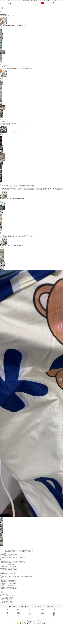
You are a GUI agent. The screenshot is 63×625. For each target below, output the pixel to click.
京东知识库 (1, 6)
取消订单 (42, 614)
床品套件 (3, 13)
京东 (11, 3)
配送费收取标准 (19, 613)
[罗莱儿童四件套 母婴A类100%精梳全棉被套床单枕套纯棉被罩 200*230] (8, 580)
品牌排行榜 (1, 7)
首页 (0, 13)
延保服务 (54, 612)
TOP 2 (0, 125)
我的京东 (34, 0)
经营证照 (41, 620)
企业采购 (40, 0)
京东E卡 (54, 613)
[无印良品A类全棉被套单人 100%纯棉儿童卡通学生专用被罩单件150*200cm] (3, 21)
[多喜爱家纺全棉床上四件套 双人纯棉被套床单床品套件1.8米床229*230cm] (9, 573)
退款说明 (42, 612)
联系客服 (7, 615)
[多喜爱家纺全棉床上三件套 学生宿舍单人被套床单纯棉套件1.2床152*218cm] (9, 566)
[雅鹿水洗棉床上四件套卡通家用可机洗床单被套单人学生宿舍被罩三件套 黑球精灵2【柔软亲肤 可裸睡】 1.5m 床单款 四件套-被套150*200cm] (16, 575)
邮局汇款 (30, 613)
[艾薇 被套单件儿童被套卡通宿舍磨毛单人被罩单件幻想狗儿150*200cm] (8, 554)
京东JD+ (54, 615)
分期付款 (30, 612)
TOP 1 (0, 69)
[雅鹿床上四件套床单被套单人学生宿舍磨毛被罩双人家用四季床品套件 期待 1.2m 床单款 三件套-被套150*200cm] (13, 561)
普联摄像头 (1, 8)
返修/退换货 (42, 613)
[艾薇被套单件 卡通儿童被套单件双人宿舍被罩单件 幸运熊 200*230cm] (3, 194)
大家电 (6, 614)
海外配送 (18, 614)
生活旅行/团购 (7, 612)
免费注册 (28, 0)
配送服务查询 (18, 612)
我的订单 (31, 0)
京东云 (34, 621)
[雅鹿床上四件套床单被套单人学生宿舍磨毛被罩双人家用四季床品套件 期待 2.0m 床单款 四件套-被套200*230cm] (13, 559)
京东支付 (32, 621)
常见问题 (7, 613)
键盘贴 (1, 10)
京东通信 (54, 614)
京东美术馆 (1, 12)
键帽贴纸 (1, 11)
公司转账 (30, 614)
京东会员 (37, 0)
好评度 (2, 78)
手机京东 (44, 0)
